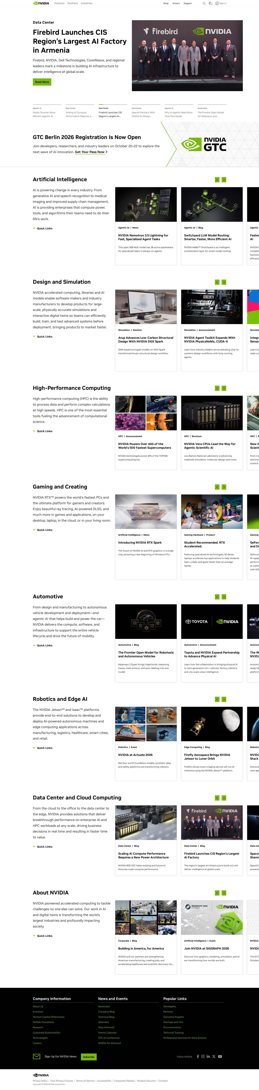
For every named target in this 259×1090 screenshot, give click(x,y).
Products (59, 3)
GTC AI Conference (108, 1037)
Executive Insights (173, 1016)
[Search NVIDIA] (204, 2)
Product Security (146, 1080)
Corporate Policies (124, 1080)
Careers (37, 1043)
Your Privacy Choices (61, 1080)
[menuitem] (59, 3)
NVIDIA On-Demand (109, 1043)
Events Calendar (107, 1032)
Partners (168, 1011)
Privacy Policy (40, 1080)
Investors (38, 1011)
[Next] (224, 179)
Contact (163, 1080)
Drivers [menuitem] (176, 3)
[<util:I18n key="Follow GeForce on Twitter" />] (214, 1056)
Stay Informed (106, 1027)
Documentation (172, 1027)
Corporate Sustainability (46, 1032)
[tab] (47, 111)
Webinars (103, 1022)
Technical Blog (106, 1016)
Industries (86, 3)
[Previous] (217, 179)
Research (38, 1027)
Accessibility (104, 1080)
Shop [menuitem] (165, 3)
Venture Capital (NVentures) (48, 1016)
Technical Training (173, 1032)
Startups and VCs (173, 1022)
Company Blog (106, 1011)
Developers (169, 1006)
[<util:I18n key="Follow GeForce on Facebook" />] (198, 1056)
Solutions (72, 3)
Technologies (40, 1037)
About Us (38, 1006)
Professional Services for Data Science (184, 1037)
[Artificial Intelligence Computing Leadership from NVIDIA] (41, 3)
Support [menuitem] (188, 3)
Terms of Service (85, 1080)
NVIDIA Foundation (43, 1022)
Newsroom (104, 1006)
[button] (210, 4)
